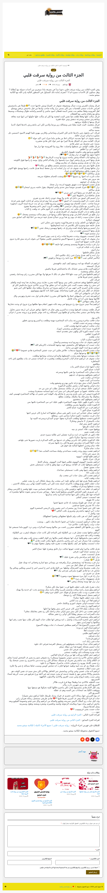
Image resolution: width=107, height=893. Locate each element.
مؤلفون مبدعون (40, 55)
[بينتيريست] (87, 739)
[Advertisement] (85, 35)
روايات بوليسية (70, 55)
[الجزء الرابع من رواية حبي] (65, 784)
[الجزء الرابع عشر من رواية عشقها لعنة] (89, 784)
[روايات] (53, 11)
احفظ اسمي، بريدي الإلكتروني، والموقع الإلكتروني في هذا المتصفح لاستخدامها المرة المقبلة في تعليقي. (68, 867)
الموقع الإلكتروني (47, 858)
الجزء (60, 65)
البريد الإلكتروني (94, 858)
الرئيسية (98, 55)
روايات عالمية (60, 55)
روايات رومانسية (90, 55)
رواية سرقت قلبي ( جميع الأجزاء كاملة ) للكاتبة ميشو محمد (43, 725)
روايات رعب (79, 55)
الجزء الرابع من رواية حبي (68, 791)
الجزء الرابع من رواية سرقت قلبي (66, 714)
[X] (92, 739)
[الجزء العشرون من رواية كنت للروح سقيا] (17, 784)
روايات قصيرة (50, 55)
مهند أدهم (65, 84)
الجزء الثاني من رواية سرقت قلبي (65, 720)
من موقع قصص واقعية (65, 886)
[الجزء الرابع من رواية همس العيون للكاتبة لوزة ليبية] (41, 788)
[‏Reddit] (82, 739)
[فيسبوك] (97, 739)
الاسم (97, 850)
